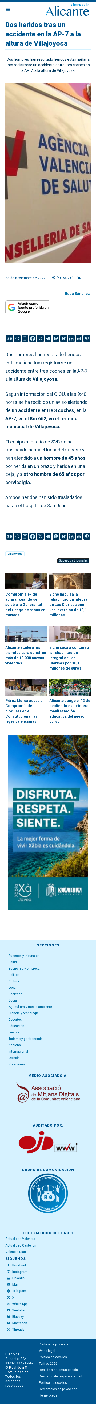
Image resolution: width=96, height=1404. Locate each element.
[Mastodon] (56, 338)
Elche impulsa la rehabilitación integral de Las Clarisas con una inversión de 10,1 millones (69, 604)
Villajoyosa (14, 553)
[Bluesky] (63, 338)
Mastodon (19, 1323)
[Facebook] (32, 338)
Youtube (18, 1310)
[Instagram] (25, 338)
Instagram (19, 1272)
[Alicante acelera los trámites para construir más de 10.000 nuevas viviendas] (26, 634)
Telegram (19, 1291)
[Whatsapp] (17, 338)
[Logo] (67, 10)
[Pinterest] (86, 338)
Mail (15, 1284)
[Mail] (8, 1285)
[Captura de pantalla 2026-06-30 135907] (48, 822)
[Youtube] (8, 1310)
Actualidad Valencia (20, 1239)
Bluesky (18, 1317)
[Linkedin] (71, 338)
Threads (18, 1329)
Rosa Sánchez (77, 294)
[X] (40, 338)
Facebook (19, 1265)
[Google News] (9, 338)
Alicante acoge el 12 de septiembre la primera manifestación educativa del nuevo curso (69, 711)
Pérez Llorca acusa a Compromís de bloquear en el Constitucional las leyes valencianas (24, 711)
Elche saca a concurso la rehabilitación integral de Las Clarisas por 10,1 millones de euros (69, 657)
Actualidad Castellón (20, 1245)
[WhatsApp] (8, 1304)
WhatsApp (20, 1304)
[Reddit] (79, 338)
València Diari (15, 1252)
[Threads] (8, 1330)
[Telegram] (48, 338)
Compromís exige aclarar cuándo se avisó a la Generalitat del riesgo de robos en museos (25, 604)
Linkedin (18, 1278)
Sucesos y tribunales (73, 560)
